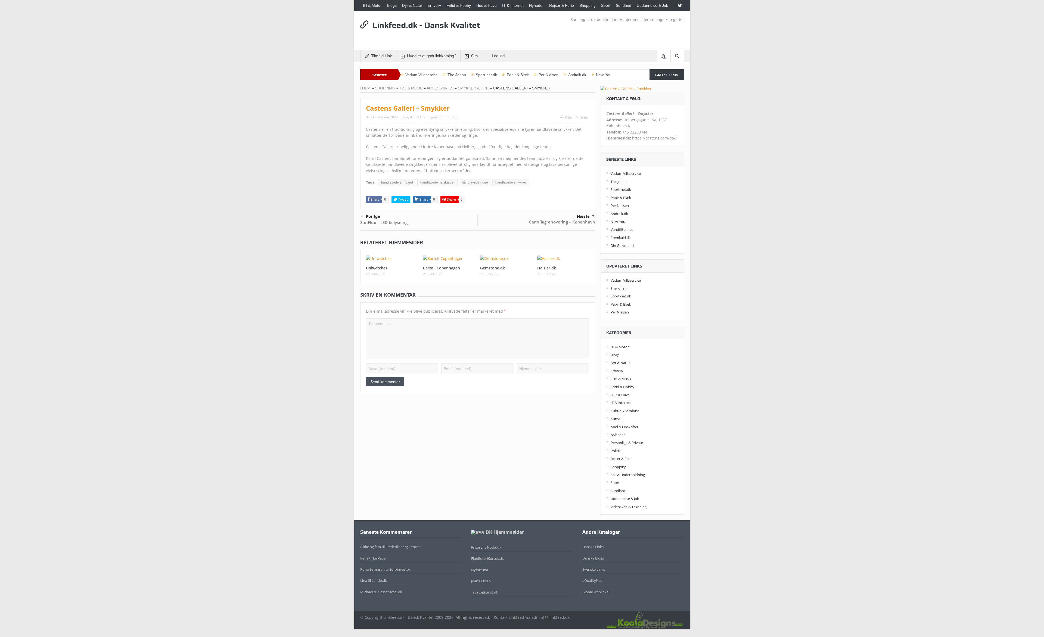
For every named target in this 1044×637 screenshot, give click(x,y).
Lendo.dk (379, 580)
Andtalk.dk (577, 75)
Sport (605, 5)
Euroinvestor (399, 569)
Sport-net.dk (486, 75)
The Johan (457, 75)
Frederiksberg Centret (403, 546)
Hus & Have (486, 5)
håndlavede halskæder (437, 182)
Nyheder (536, 5)
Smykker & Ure (473, 88)
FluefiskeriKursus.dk (487, 558)
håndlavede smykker (510, 182)
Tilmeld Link (381, 56)
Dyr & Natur (412, 5)
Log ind (498, 56)
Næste (583, 216)
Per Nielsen (548, 75)
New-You (603, 75)
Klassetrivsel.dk (389, 591)
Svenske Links (593, 569)
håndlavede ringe (475, 182)
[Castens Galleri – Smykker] (626, 88)
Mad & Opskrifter (624, 426)
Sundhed (623, 5)
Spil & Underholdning (628, 474)
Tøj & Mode (410, 88)
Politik (616, 450)
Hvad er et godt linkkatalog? (431, 56)
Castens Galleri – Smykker (408, 108)
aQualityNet (592, 580)
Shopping (587, 5)
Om (474, 56)
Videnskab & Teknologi (629, 506)
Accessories (440, 88)
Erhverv (434, 5)
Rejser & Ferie (561, 5)
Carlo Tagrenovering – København (562, 222)
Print (568, 117)
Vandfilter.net (622, 229)
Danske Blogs (593, 558)
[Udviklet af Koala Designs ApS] (644, 619)
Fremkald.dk (621, 237)
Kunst (615, 418)
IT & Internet (513, 5)
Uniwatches (376, 268)
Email (585, 117)
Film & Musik (621, 378)
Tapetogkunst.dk (484, 592)
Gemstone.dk (492, 268)
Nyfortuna (479, 569)
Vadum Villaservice (421, 75)
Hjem (365, 88)
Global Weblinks (595, 591)
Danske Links (593, 546)
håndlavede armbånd (397, 182)
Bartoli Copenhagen (441, 268)
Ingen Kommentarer (443, 117)
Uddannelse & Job (652, 5)
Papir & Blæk (518, 75)
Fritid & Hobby (458, 5)
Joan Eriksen (481, 581)
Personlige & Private (627, 442)
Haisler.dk (546, 268)
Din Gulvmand (622, 245)
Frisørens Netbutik (486, 547)
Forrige (373, 216)
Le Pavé (379, 558)
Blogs (392, 5)
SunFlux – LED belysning (384, 222)
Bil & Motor (372, 5)
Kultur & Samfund (625, 410)
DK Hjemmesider (505, 532)
